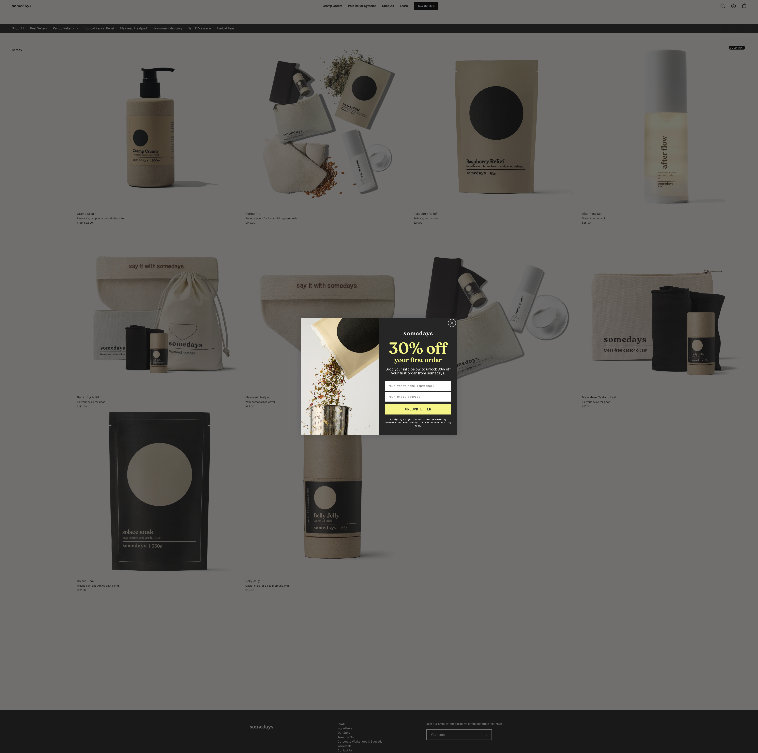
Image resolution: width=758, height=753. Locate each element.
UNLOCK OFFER (418, 409)
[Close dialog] (451, 323)
